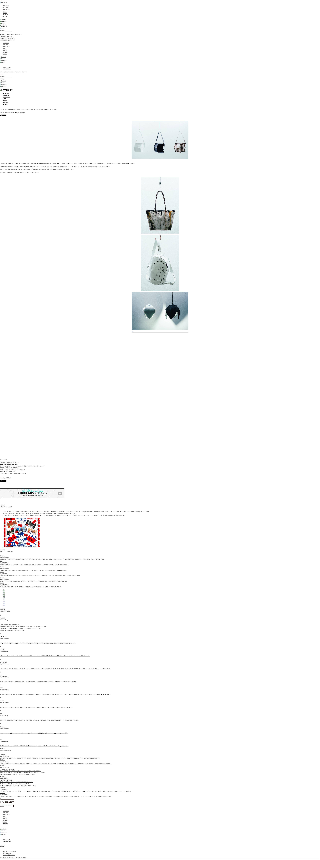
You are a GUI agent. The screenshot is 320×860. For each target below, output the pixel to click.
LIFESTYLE (6, 9)
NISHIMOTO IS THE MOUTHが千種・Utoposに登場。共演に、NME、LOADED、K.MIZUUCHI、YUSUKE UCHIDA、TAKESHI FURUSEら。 (36, 707)
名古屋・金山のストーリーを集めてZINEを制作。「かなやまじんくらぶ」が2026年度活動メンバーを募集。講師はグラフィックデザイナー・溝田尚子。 (38, 681)
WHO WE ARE (7, 67)
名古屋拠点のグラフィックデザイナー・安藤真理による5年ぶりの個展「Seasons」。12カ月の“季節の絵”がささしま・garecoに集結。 (34, 746)
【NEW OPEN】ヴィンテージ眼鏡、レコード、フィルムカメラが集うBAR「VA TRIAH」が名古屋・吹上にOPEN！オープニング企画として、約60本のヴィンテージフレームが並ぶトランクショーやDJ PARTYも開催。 (55, 668)
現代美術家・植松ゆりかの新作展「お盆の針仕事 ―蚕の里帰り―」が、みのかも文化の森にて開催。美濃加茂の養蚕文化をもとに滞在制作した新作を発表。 (39, 720)
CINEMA (5, 14)
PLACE (5, 16)
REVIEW (5, 824)
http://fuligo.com (10, 471)
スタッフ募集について (9, 855)
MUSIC (5, 13)
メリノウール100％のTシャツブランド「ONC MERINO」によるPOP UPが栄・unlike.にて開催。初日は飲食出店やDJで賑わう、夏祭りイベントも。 (38, 643)
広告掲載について (7, 853)
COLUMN (5, 7)
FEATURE (6, 5)
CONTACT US (7, 69)
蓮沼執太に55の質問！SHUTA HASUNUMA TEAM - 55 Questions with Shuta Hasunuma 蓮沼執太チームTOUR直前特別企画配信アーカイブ (39, 513)
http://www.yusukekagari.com (18, 473)
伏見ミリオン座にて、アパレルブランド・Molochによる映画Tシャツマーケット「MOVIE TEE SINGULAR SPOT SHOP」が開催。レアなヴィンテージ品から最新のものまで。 (45, 656)
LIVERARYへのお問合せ (9, 851)
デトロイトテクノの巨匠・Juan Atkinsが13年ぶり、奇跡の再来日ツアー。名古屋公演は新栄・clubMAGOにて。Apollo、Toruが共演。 (34, 733)
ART (4, 11)
